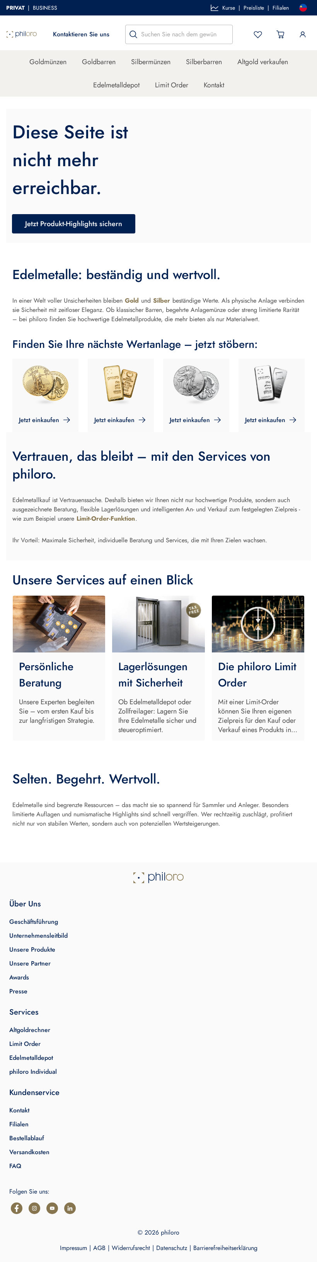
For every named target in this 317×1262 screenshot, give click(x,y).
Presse (18, 991)
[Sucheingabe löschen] (224, 34)
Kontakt (214, 85)
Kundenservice (34, 1092)
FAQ (15, 1166)
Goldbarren (99, 62)
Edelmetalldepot (116, 85)
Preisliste (254, 8)
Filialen (281, 8)
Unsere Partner (30, 963)
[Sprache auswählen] (303, 7)
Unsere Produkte (32, 949)
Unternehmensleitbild (38, 935)
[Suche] (133, 34)
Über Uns (25, 903)
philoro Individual (33, 1071)
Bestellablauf (26, 1138)
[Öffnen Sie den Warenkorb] (280, 34)
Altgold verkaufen (262, 62)
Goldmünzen (47, 62)
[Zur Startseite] (21, 34)
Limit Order (171, 85)
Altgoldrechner (29, 1029)
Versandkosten (29, 1152)
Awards (19, 977)
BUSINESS (45, 8)
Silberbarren (204, 62)
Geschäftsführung (33, 921)
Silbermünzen (150, 62)
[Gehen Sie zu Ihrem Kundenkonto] (303, 34)
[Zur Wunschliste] (258, 34)
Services (23, 1012)
